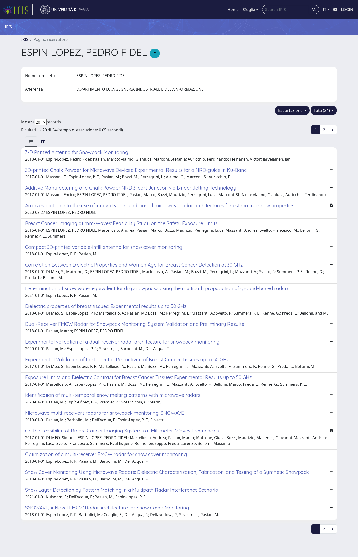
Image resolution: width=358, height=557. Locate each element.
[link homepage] (18, 9)
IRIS (24, 39)
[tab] (31, 141)
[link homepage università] (65, 9)
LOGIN (347, 9)
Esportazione (290, 110)
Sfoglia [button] (249, 9)
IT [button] (324, 9)
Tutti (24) (322, 110)
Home (233, 9)
